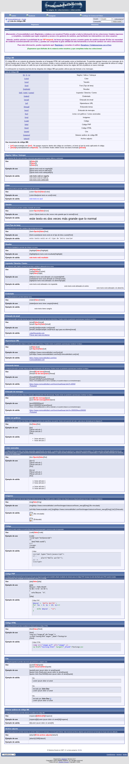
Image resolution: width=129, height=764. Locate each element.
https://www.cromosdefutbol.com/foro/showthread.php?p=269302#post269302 (57, 410)
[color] (26, 79)
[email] (26, 100)
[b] (24, 75)
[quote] (26, 132)
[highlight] (26, 89)
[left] (20, 93)
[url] (26, 103)
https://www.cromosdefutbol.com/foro (43, 358)
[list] (26, 114)
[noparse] (26, 135)
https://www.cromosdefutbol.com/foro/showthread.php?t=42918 (52, 384)
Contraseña (97, 21)
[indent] (26, 96)
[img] (26, 117)
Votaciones (95, 24)
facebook (32, 16)
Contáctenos (111, 754)
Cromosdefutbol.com (14, 19)
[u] (29, 75)
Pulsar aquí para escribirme (39, 335)
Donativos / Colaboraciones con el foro (96, 45)
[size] (27, 82)
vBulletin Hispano (63, 762)
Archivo (119, 754)
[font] (26, 86)
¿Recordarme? (119, 19)
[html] (26, 128)
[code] (26, 121)
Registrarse (35, 24)
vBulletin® (64, 759)
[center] (31, 93)
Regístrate (59, 45)
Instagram (52, 16)
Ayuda (24, 19)
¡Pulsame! (33, 386)
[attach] (26, 139)
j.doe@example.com (36, 333)
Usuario (95, 19)
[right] (25, 93)
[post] (26, 110)
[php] (26, 124)
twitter (14, 16)
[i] (26, 75)
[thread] (26, 107)
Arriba (125, 754)
